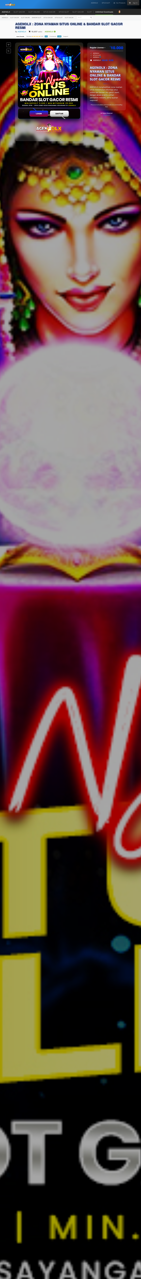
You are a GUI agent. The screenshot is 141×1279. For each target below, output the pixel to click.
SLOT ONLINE (25, 17)
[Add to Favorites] (8, 45)
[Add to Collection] (8, 51)
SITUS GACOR (48, 17)
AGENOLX (5, 17)
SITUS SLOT (59, 17)
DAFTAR (59, 114)
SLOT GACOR (14, 17)
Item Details (20, 36)
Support (65, 36)
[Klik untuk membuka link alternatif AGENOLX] (49, 76)
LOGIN (39, 114)
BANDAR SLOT (36, 17)
